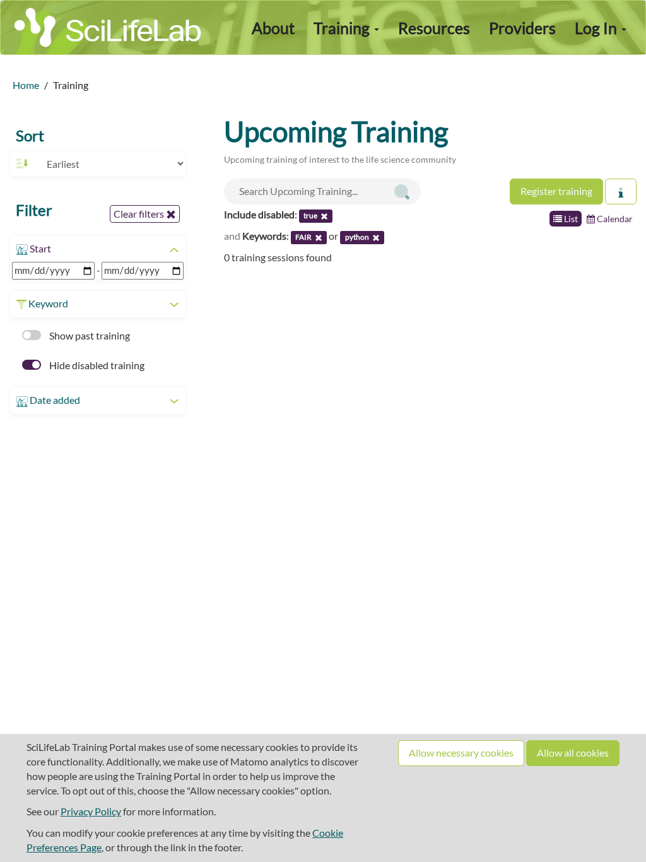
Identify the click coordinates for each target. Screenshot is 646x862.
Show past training (88, 335)
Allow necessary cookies (461, 753)
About (273, 27)
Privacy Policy (91, 811)
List (570, 218)
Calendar (614, 218)
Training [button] (343, 27)
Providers (522, 27)
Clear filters (140, 214)
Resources (434, 27)
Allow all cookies (573, 753)
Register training (556, 191)
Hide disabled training (95, 365)
